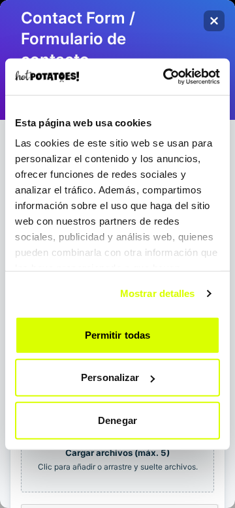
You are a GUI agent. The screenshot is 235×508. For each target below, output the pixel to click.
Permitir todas (117, 334)
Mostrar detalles (157, 293)
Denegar (117, 419)
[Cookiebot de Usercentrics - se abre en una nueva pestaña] (166, 76)
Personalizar (110, 377)
